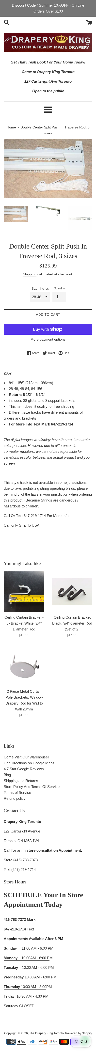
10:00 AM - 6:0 (24, 967)
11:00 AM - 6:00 (25, 948)
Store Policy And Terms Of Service (32, 787)
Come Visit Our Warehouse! (26, 757)
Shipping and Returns (21, 781)
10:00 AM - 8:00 (25, 987)
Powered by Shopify (78, 1033)
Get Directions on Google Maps (29, 763)
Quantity (59, 288)
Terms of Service (17, 792)
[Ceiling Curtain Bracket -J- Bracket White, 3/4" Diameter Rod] (24, 591)
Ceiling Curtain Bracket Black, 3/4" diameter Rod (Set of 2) (72, 623)
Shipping (29, 274)
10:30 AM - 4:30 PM (32, 996)
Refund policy (15, 798)
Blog (7, 775)
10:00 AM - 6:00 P (28, 977)
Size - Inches (40, 288)
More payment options (48, 339)
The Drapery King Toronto (46, 1033)
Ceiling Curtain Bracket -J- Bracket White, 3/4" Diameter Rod (24, 623)
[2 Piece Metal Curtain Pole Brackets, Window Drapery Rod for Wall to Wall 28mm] (24, 665)
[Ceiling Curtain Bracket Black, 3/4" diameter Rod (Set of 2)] (72, 591)
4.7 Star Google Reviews (24, 769)
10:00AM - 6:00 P (26, 958)
